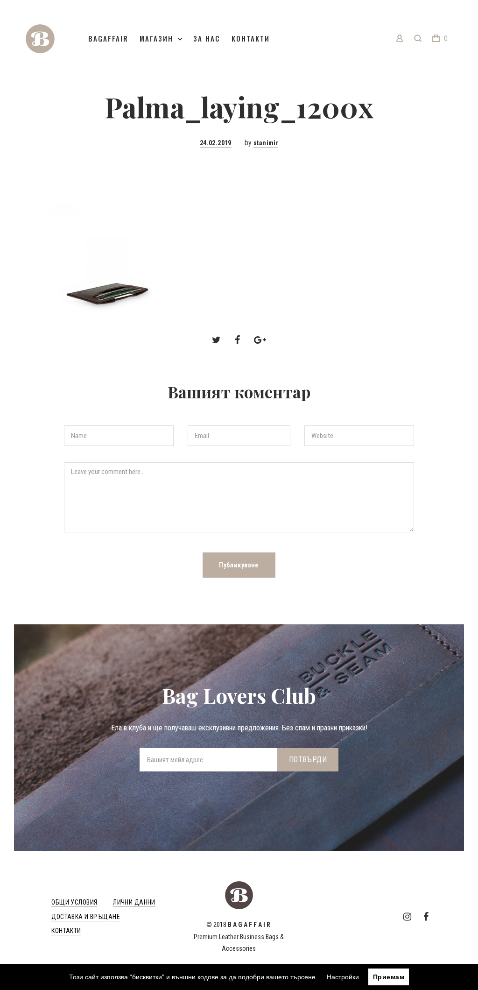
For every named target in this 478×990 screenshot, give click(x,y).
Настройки (343, 977)
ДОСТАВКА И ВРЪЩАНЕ (85, 916)
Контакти (251, 38)
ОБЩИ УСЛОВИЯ (74, 902)
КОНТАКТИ (66, 930)
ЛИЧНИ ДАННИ (134, 902)
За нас (206, 38)
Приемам (388, 977)
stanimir (265, 143)
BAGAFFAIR (108, 38)
